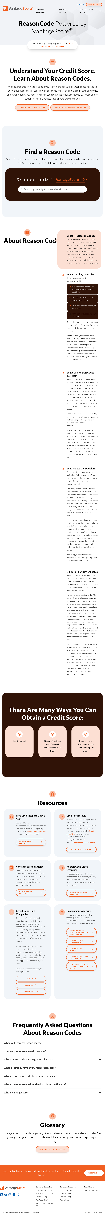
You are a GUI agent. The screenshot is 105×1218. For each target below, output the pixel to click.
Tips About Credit (42, 1200)
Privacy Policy (87, 1212)
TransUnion (29, 992)
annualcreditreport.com (36, 831)
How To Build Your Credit (44, 1193)
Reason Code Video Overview (79, 893)
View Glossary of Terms (50, 1149)
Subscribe (92, 1173)
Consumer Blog (65, 1197)
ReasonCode (64, 1200)
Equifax (29, 979)
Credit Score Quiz (79, 849)
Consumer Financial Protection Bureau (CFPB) (79, 966)
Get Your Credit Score (86, 11)
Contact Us (80, 4)
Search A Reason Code (30, 107)
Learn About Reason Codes (68, 107)
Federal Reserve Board (77, 949)
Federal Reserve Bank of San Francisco (80, 957)
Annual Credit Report (26, 842)
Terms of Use (98, 1212)
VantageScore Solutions (26, 893)
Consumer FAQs (41, 1197)
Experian (29, 985)
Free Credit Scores (67, 1190)
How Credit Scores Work (45, 1190)
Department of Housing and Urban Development (79, 932)
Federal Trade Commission (76, 941)
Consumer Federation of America (83, 842)
